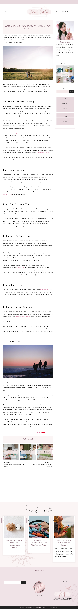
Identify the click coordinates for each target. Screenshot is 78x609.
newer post (9, 462)
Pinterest (65, 116)
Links (65, 98)
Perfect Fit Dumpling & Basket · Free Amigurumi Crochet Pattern (14, 543)
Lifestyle (13, 11)
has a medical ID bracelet (31, 248)
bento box (20, 267)
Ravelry (65, 111)
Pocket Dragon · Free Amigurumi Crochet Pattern (14, 465)
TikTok (65, 118)
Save (43, 432)
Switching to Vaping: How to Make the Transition (64, 542)
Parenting (20, 11)
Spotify (65, 121)
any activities (7, 194)
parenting (19, 432)
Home (56, 11)
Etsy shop (65, 108)
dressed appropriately (23, 316)
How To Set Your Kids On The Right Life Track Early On (40, 465)
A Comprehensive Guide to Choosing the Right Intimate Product (39, 542)
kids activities (13, 432)
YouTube (65, 113)
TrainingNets (15, 133)
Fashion (61, 11)
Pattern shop (65, 103)
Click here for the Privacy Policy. (59, 581)
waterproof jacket (46, 289)
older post (48, 462)
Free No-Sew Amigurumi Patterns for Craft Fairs (65, 74)
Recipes (67, 11)
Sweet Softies (26, 607)
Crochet (7, 11)
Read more (20, 552)
